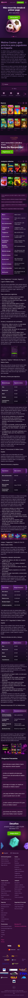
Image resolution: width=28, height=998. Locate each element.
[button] (25, 2)
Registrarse (20, 2)
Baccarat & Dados (5, 895)
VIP (2, 936)
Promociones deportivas (6, 928)
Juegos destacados (5, 882)
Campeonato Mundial (19, 865)
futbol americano (5, 919)
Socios (2, 941)
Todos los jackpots (19, 897)
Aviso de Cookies (18, 908)
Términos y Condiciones (20, 926)
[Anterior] (23, 103)
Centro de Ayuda (5, 861)
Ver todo (20, 103)
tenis (2, 910)
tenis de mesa (4, 912)
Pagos (2, 939)
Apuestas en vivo (5, 906)
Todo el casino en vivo (6, 899)
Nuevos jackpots (18, 889)
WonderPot (17, 882)
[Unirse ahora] (14, 21)
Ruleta (2, 887)
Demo (2, 116)
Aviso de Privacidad (19, 904)
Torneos (3, 934)
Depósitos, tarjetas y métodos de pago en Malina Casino (14, 199)
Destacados (17, 859)
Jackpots (17, 895)
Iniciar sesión (12, 2)
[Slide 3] (14, 36)
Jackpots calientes (7, 161)
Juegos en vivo (18, 869)
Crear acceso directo (6, 863)
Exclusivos (17, 867)
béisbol (2, 921)
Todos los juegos (18, 877)
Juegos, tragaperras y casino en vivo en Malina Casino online (13, 205)
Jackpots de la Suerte (19, 887)
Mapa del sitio (4, 865)
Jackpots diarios (18, 893)
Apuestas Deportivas (6, 904)
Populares (17, 863)
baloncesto (3, 914)
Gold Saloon (4, 884)
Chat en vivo (16, 853)
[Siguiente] (26, 103)
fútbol (2, 908)
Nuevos (3, 103)
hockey (2, 917)
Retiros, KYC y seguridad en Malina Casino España (12, 208)
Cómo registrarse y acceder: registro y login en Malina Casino (13, 196)
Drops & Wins (18, 891)
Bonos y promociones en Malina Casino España (12, 201)
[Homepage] (4, 2)
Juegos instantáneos (19, 871)
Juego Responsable (19, 906)
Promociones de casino (6, 926)
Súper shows (4, 893)
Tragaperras (17, 873)
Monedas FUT (18, 924)
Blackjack (3, 889)
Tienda (2, 932)
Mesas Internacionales (6, 891)
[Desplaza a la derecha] (25, 94)
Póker (2, 897)
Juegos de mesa (18, 875)
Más (18, 949)
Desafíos (3, 930)
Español (6, 853)
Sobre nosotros (4, 859)
